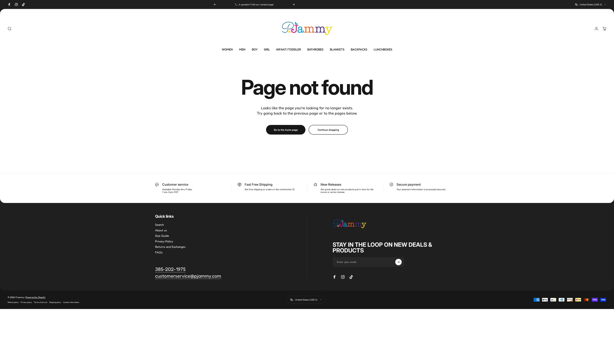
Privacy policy (26, 302)
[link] (188, 276)
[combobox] (590, 4)
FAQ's (159, 252)
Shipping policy (55, 302)
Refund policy (13, 302)
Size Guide (162, 235)
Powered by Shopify (35, 297)
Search (159, 224)
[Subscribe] (398, 262)
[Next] (293, 4)
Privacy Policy (164, 241)
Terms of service (40, 302)
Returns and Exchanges (170, 246)
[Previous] (214, 4)
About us (161, 230)
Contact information (71, 302)
